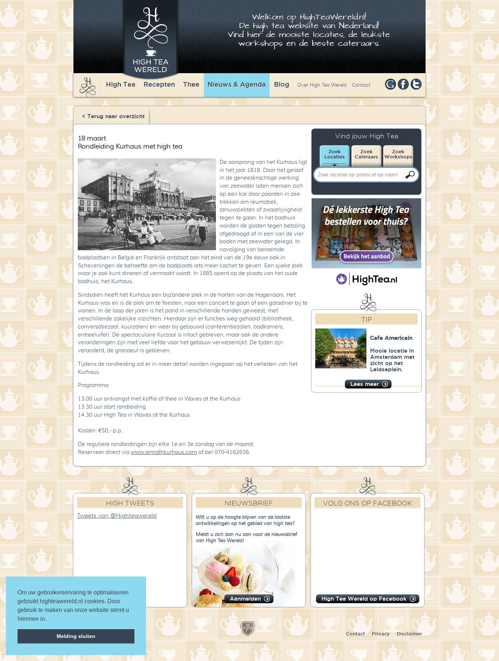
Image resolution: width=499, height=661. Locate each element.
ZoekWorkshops (398, 154)
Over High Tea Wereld (322, 85)
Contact (361, 85)
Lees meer (364, 384)
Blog (281, 84)
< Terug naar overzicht (113, 116)
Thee (191, 84)
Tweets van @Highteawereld (117, 515)
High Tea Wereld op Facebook (364, 599)
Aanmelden (245, 599)
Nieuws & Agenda (236, 84)
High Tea (121, 84)
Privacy (381, 633)
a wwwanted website (247, 642)
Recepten (159, 84)
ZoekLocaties (334, 154)
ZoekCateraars (366, 154)
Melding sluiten (76, 636)
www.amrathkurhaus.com (164, 452)
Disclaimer (409, 633)
